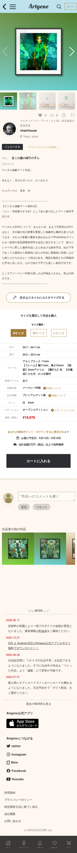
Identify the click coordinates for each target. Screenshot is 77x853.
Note (14, 762)
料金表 (43, 631)
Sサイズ (18, 333)
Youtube (18, 779)
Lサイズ (58, 333)
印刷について (54, 388)
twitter (16, 746)
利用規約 (9, 792)
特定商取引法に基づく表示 (21, 807)
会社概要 (9, 814)
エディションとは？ (65, 410)
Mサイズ (38, 333)
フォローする (12, 146)
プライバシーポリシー (18, 800)
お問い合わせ (12, 821)
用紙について (59, 395)
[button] (72, 51)
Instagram (19, 754)
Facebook (19, 770)
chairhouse (28, 130)
